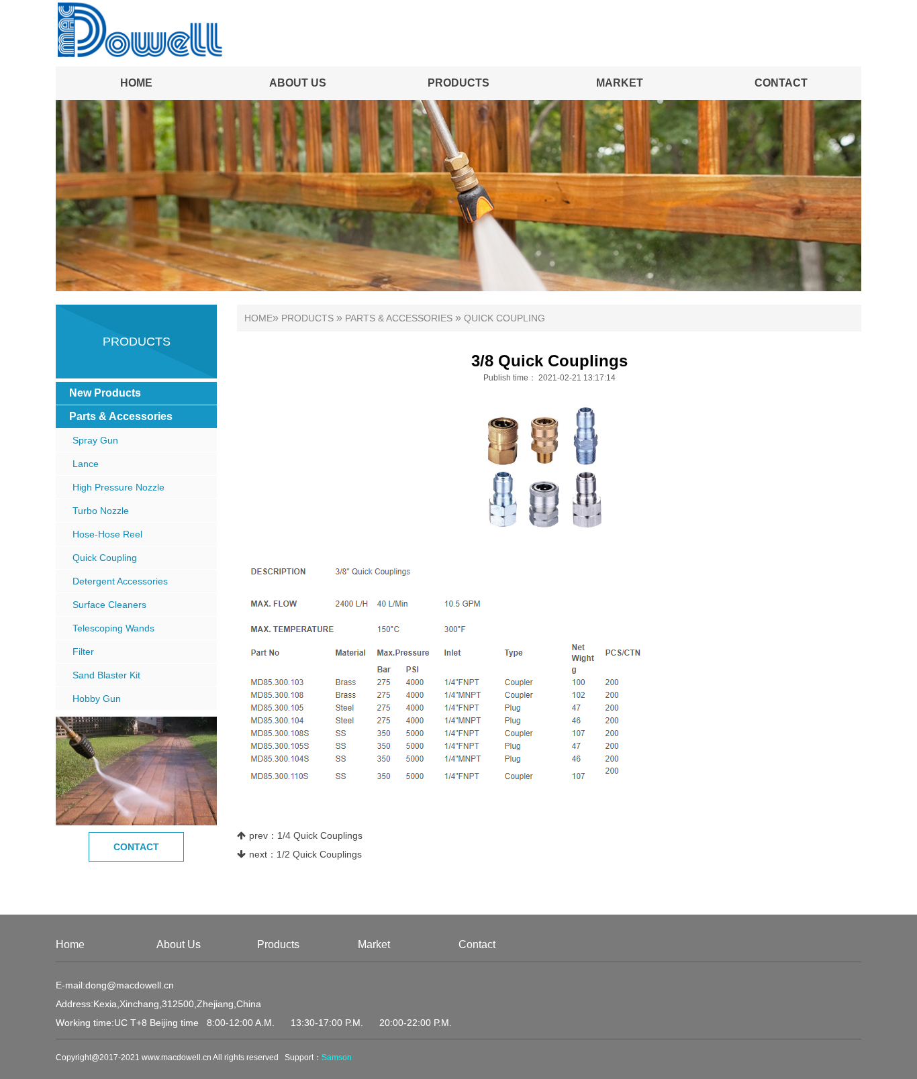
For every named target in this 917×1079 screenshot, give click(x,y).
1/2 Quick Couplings (319, 854)
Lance (86, 463)
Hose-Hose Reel (107, 534)
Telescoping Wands (113, 628)
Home (136, 83)
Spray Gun (95, 440)
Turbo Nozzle (101, 510)
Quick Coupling (105, 557)
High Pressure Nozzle (118, 487)
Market (619, 83)
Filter (83, 651)
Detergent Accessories (120, 581)
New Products (105, 393)
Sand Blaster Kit (106, 675)
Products (458, 83)
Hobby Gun (97, 698)
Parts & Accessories (121, 416)
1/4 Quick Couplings (320, 835)
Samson (337, 1057)
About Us (297, 83)
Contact (781, 83)
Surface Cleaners (109, 604)
